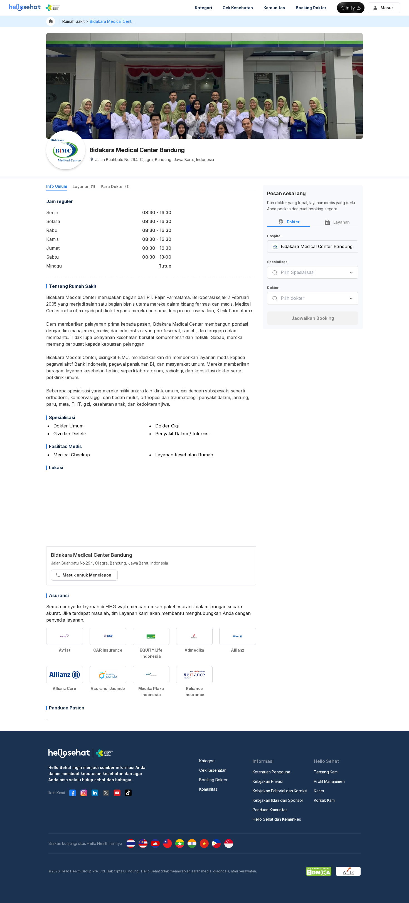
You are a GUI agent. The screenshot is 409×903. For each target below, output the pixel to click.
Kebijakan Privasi (268, 781)
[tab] (56, 187)
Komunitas (208, 789)
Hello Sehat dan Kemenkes (277, 819)
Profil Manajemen (329, 781)
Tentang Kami (326, 772)
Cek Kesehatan (212, 770)
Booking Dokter (213, 779)
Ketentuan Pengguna (271, 772)
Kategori (206, 760)
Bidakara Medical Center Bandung (121, 21)
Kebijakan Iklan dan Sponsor (278, 800)
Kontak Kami (325, 800)
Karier (319, 790)
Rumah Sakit (73, 21)
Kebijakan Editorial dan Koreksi (280, 790)
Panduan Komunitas (270, 809)
